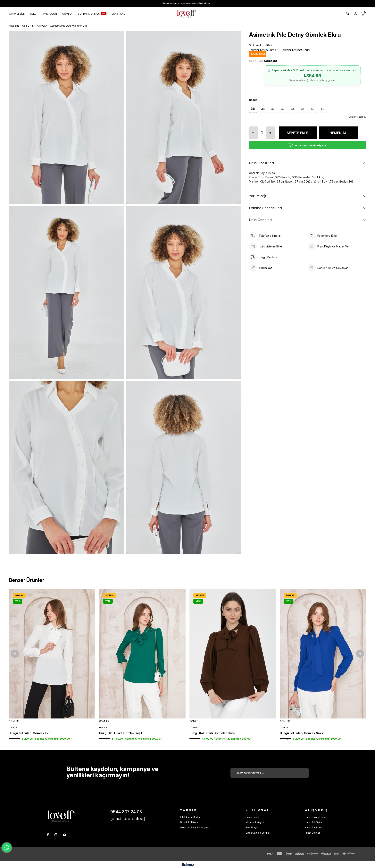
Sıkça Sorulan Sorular (258, 832)
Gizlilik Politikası (189, 822)
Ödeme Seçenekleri (265, 208)
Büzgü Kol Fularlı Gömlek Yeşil (120, 733)
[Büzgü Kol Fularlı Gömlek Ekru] (52, 654)
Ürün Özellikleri (261, 163)
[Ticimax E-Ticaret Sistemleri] (188, 865)
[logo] (61, 816)
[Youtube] (64, 834)
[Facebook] (48, 834)
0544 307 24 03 (126, 811)
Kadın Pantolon (313, 827)
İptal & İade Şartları (190, 817)
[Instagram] (55, 834)
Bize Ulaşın (252, 827)
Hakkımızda (252, 817)
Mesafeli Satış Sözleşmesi (195, 827)
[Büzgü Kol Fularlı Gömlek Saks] (323, 654)
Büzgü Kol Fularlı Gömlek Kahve (212, 733)
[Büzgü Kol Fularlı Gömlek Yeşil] (142, 654)
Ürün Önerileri (260, 220)
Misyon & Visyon (255, 822)
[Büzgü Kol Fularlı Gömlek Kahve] (232, 654)
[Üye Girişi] (355, 14)
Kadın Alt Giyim (313, 822)
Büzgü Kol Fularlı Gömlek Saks (301, 733)
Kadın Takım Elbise (316, 817)
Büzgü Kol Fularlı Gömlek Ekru (30, 733)
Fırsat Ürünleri (313, 832)
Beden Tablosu (357, 116)
